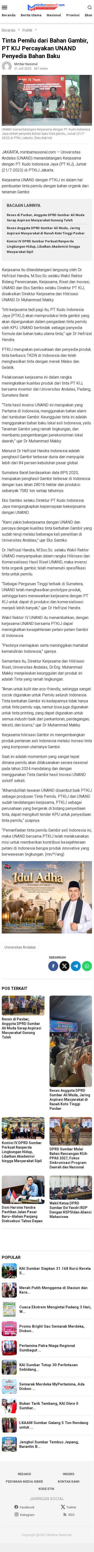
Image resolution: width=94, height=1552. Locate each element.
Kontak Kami (69, 1481)
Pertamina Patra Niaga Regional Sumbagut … (47, 1347)
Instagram (27, 1515)
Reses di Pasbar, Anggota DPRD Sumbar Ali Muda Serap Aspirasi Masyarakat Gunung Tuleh (21, 1028)
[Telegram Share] (76, 966)
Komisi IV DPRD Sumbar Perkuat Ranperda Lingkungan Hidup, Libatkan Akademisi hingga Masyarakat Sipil (43, 246)
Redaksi (24, 1474)
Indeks (68, 1474)
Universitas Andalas (20, 947)
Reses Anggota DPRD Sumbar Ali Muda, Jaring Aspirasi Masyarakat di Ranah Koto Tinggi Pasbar (70, 1100)
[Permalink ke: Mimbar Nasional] (7, 66)
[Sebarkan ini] (53, 966)
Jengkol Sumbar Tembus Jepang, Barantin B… (49, 1444)
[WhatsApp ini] (87, 966)
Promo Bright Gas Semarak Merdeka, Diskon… (51, 1328)
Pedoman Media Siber (24, 1481)
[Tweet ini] (65, 966)
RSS (71, 1515)
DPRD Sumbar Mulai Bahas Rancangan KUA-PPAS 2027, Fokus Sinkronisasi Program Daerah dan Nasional (69, 1158)
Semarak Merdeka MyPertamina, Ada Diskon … (51, 1386)
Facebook (27, 1507)
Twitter (71, 1507)
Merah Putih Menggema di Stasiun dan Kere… (53, 1290)
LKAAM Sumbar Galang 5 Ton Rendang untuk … (53, 1425)
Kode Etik (46, 1489)
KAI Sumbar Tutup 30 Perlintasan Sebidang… (48, 1367)
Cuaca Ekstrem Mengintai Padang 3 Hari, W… (55, 1309)
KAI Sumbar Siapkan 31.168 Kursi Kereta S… (55, 1270)
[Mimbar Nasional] (47, 7)
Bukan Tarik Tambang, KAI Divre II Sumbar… (48, 1405)
